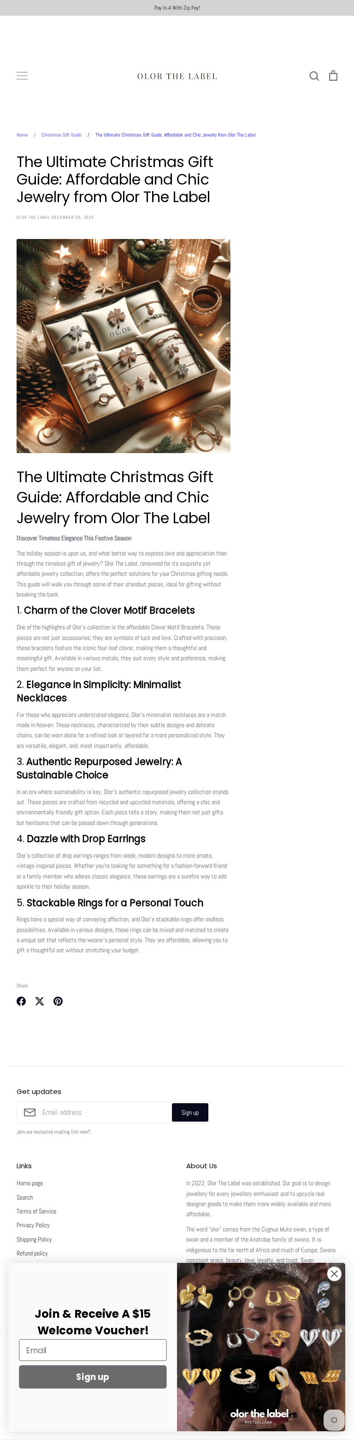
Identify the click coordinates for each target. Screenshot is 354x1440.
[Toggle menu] (22, 75)
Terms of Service (36, 1211)
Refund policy (32, 1253)
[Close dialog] (334, 1273)
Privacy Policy (33, 1225)
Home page (30, 1183)
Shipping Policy (34, 1239)
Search (25, 1197)
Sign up (190, 1112)
